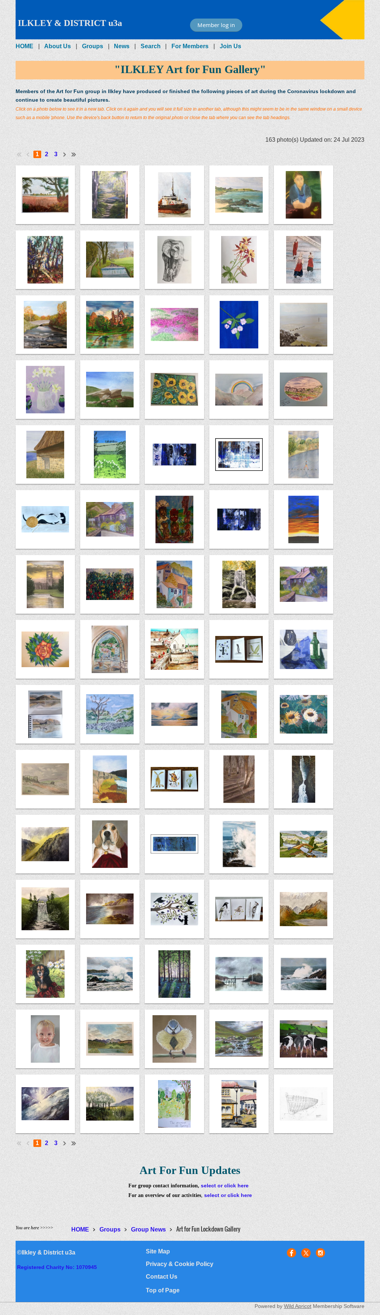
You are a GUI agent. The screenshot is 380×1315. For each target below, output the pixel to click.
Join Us (230, 46)
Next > (65, 154)
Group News (148, 1229)
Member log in (216, 25)
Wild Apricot (297, 1306)
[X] (306, 1252)
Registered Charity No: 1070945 (57, 1267)
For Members (190, 46)
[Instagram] (320, 1252)
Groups (92, 46)
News (122, 46)
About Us (57, 46)
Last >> (74, 154)
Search (151, 46)
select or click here (225, 1185)
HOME (24, 46)
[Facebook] (291, 1252)
